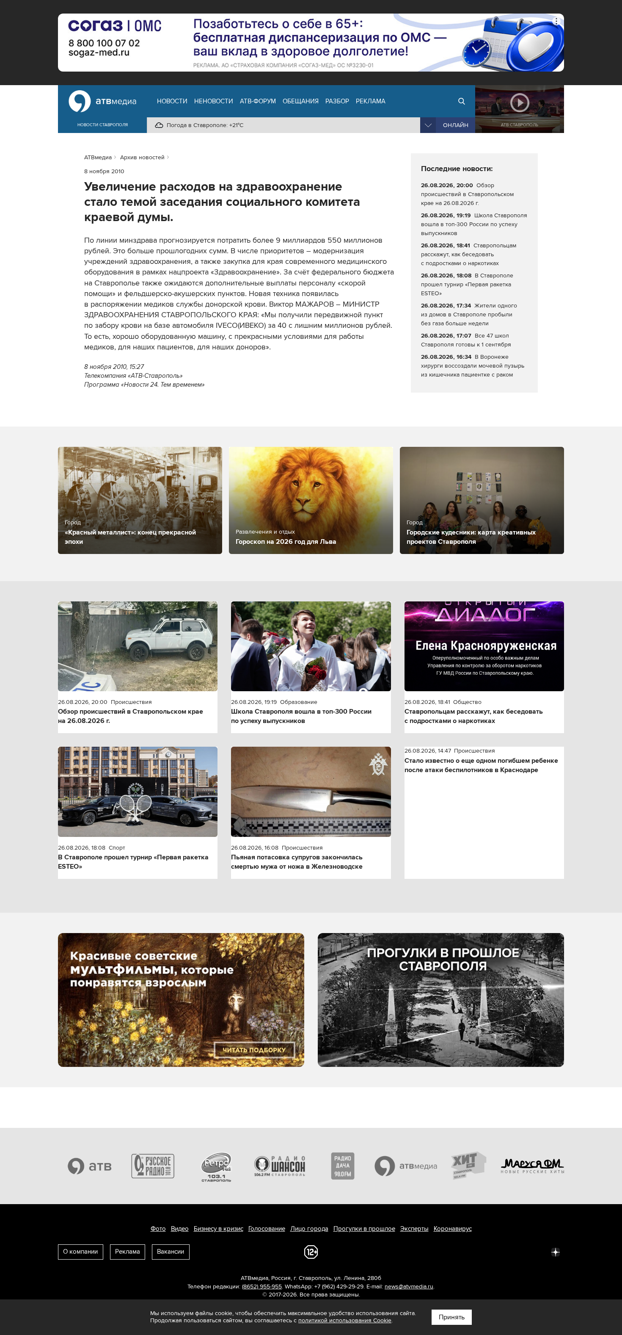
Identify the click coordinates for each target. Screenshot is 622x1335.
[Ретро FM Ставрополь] (216, 1166)
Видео (180, 1229)
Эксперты (414, 1229)
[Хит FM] (469, 1166)
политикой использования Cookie (344, 1320)
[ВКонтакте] (443, 1251)
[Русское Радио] (153, 1166)
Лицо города (309, 1229)
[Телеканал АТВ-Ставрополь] (89, 1166)
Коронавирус (453, 1229)
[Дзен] (555, 1251)
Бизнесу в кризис (218, 1229)
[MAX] (499, 1251)
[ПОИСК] (461, 101)
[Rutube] (536, 1251)
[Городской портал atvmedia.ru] (406, 1166)
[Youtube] (518, 1251)
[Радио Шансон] (279, 1166)
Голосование (266, 1229)
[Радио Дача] (342, 1166)
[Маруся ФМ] (532, 1166)
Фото (158, 1229)
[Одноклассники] (481, 1251)
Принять (452, 1317)
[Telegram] (462, 1251)
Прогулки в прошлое (364, 1229)
